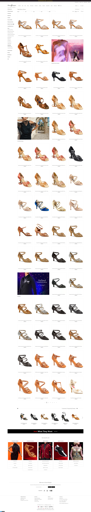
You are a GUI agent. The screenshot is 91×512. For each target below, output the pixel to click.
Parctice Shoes (61, 465)
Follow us (40, 490)
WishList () (85, 2)
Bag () (89, 2)
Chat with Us (76, 2)
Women (11, 7)
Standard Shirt (45, 465)
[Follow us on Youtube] (50, 490)
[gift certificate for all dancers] (45, 431)
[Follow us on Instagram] (47, 490)
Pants (15, 465)
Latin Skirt (15, 463)
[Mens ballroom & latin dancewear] (45, 451)
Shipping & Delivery (23, 498)
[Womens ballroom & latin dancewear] (15, 451)
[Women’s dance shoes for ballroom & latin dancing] (30, 451)
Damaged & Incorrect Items (24, 500)
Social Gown (76, 465)
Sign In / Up (81, 2)
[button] (82, 418)
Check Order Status (37, 498)
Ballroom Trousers (45, 467)
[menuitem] (46, 402)
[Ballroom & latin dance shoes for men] (61, 451)
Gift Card (60, 5)
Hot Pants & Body (15, 467)
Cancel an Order (37, 501)
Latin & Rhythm (76, 463)
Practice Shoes (30, 467)
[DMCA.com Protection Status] (2, 511)
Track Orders (36, 500)
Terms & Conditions (50, 498)
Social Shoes (30, 463)
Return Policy (22, 499)
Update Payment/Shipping (38, 499)
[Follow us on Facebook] (44, 490)
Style (78, 11)
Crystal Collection (30, 469)
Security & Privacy (50, 499)
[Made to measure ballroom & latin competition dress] (76, 451)
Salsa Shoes (13, 7)
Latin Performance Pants (45, 463)
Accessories (45, 469)
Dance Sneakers (61, 467)
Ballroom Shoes (30, 465)
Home (8, 7)
